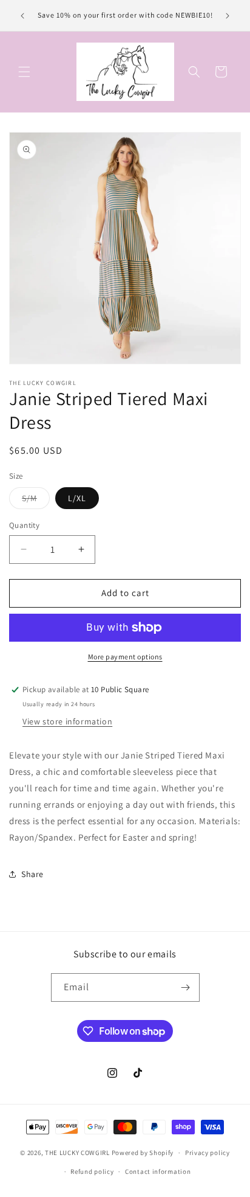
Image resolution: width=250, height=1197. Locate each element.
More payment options (125, 656)
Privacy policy (207, 1152)
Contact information (158, 1171)
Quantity (24, 525)
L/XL (77, 498)
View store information (67, 721)
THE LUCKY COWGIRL (77, 1152)
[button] (24, 71)
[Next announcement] (227, 15)
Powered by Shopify (143, 1152)
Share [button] (32, 874)
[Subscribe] (185, 987)
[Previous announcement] (22, 15)
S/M (36, 500)
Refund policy (91, 1171)
